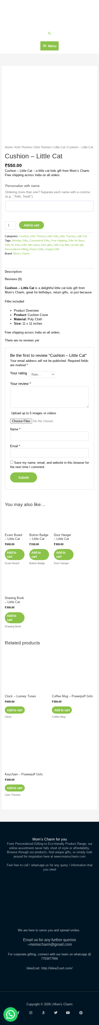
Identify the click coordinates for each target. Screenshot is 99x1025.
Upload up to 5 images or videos (33, 413)
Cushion (24, 236)
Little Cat (59, 147)
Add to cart (31, 225)
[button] (50, 33)
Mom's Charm (21, 253)
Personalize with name (22, 186)
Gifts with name (30, 244)
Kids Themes (23, 147)
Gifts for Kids (12, 244)
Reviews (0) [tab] (13, 279)
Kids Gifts (53, 236)
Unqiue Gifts (52, 249)
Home (9, 147)
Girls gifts (46, 244)
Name (15, 429)
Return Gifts (37, 249)
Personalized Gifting (16, 249)
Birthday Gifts (20, 240)
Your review (20, 384)
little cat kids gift (74, 244)
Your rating (18, 373)
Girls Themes (42, 147)
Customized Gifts (39, 240)
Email (15, 446)
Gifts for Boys (76, 240)
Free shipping (59, 240)
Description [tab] (13, 271)
